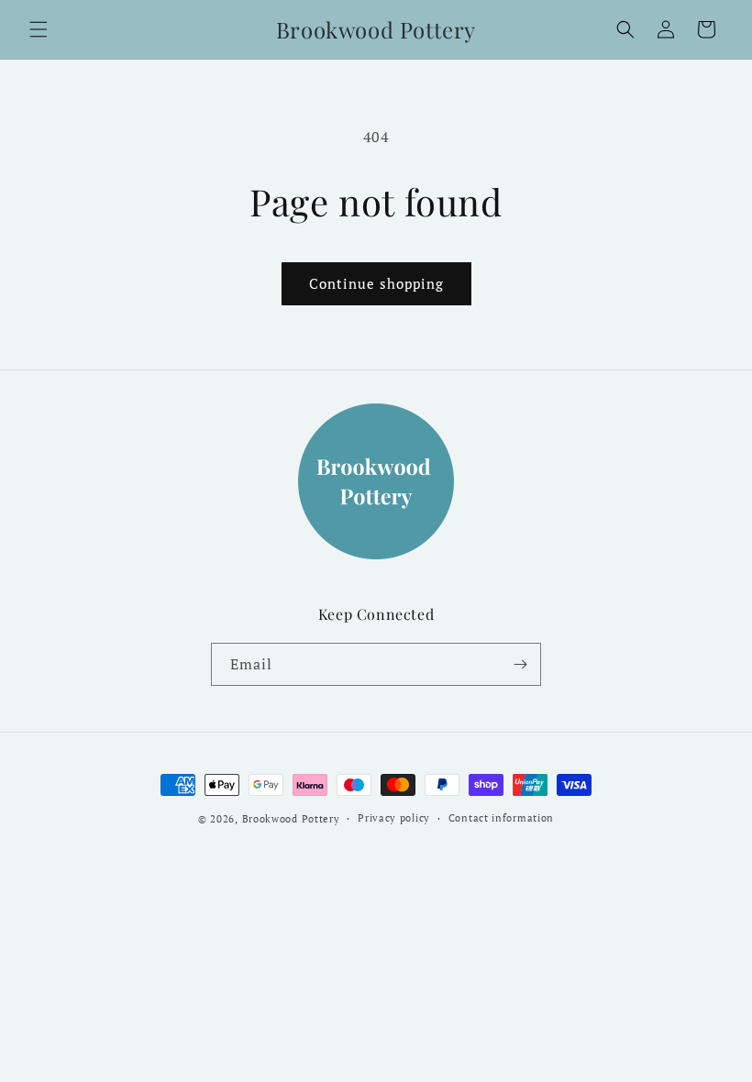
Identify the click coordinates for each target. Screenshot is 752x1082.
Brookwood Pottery (291, 818)
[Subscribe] (520, 664)
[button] (38, 29)
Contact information (501, 818)
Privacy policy (394, 818)
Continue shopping (376, 283)
